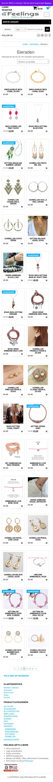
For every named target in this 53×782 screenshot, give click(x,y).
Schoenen (8, 723)
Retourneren (9, 692)
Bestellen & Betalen (11, 687)
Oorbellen (10, 736)
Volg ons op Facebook (16, 675)
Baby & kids (9, 714)
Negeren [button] (48, 3)
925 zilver (8, 706)
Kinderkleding (11, 716)
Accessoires (10, 709)
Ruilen (6, 695)
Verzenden (8, 690)
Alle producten (11, 711)
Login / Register (7, 8)
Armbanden (10, 729)
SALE (6, 721)
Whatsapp (29, 761)
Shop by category (10, 22)
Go (47, 29)
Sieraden (34, 44)
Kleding (7, 718)
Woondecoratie (11, 739)
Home (25, 44)
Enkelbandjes (11, 731)
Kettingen (10, 734)
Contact (7, 697)
